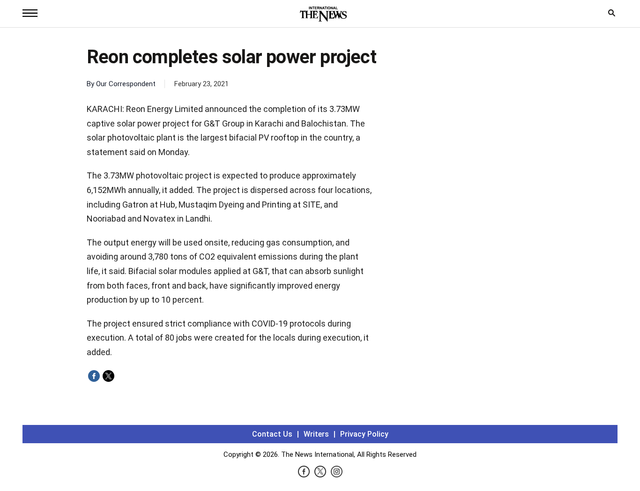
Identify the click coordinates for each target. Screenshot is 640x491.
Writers (316, 434)
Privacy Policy (364, 434)
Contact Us (272, 434)
